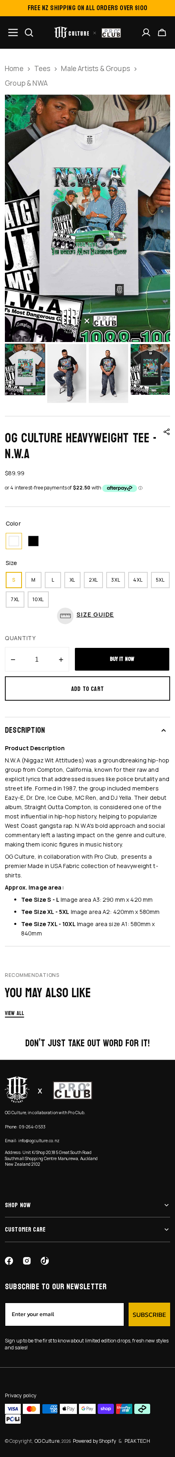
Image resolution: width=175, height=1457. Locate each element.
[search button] (29, 32)
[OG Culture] (87, 32)
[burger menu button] (13, 32)
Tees (42, 68)
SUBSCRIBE (149, 1314)
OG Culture (47, 1441)
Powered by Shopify (94, 1441)
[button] (162, 32)
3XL (118, 582)
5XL (163, 582)
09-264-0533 (32, 1127)
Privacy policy (21, 1395)
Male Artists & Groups (95, 68)
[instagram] (27, 1261)
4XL (140, 582)
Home (14, 68)
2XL (96, 582)
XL (75, 582)
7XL (17, 602)
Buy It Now (122, 659)
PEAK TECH (137, 1441)
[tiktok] (45, 1261)
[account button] (146, 32)
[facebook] (9, 1261)
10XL (41, 602)
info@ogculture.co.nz (38, 1140)
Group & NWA (26, 83)
